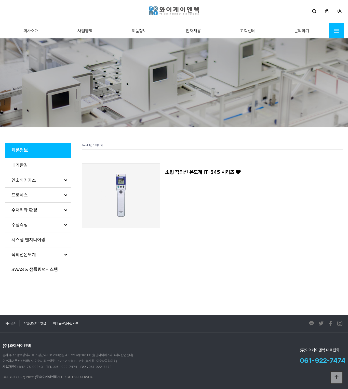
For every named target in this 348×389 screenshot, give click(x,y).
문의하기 (301, 30)
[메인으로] (174, 10)
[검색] (314, 11)
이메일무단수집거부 (65, 323)
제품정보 (139, 30)
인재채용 (193, 30)
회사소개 (30, 30)
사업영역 (84, 30)
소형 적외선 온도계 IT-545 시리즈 (200, 172)
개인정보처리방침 (34, 323)
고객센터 (247, 30)
